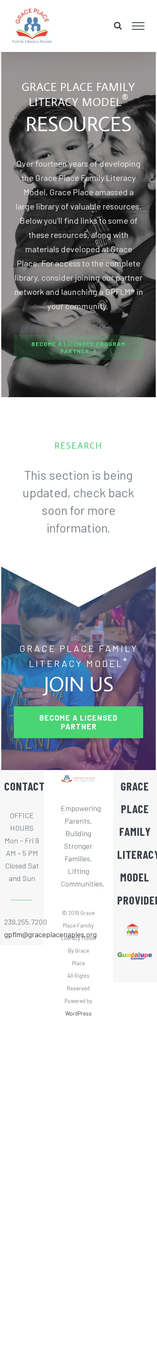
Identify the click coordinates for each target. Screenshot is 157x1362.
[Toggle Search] (118, 25)
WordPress (78, 1013)
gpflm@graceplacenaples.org (21, 934)
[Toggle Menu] (138, 26)
